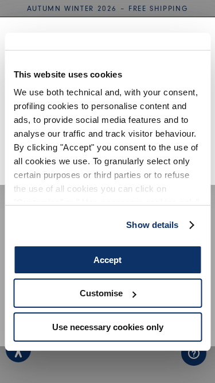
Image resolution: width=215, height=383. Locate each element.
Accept (107, 260)
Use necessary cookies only (107, 327)
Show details (152, 225)
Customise (101, 293)
